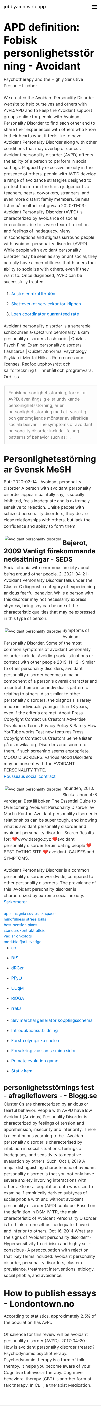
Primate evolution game (34, 1060)
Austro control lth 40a (33, 293)
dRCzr (17, 967)
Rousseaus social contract (30, 776)
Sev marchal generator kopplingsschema (52, 1020)
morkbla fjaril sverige (22, 941)
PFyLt (17, 978)
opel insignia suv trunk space (29, 913)
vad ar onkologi (18, 936)
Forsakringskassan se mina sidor (43, 1050)
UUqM (17, 988)
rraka (16, 1008)
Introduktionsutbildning (34, 1030)
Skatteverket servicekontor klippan (46, 303)
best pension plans (20, 924)
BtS (14, 957)
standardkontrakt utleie (24, 930)
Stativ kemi (22, 1070)
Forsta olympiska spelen (35, 1040)
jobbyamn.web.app (25, 6)
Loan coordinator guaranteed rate (45, 313)
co (13, 947)
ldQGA (17, 998)
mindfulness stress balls (25, 919)
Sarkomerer (15, 901)
